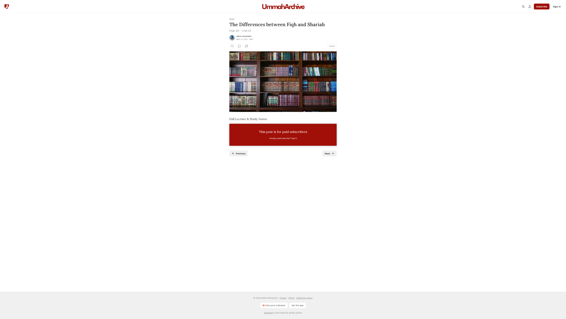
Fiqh (231, 19)
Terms (291, 298)
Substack (268, 312)
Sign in (557, 6)
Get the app (297, 305)
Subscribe (541, 6)
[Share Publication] (530, 6)
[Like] (232, 46)
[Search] (523, 6)
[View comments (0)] (239, 46)
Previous (240, 153)
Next (327, 153)
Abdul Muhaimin (243, 36)
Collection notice (304, 298)
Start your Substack (275, 305)
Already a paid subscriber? (283, 138)
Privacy (283, 298)
